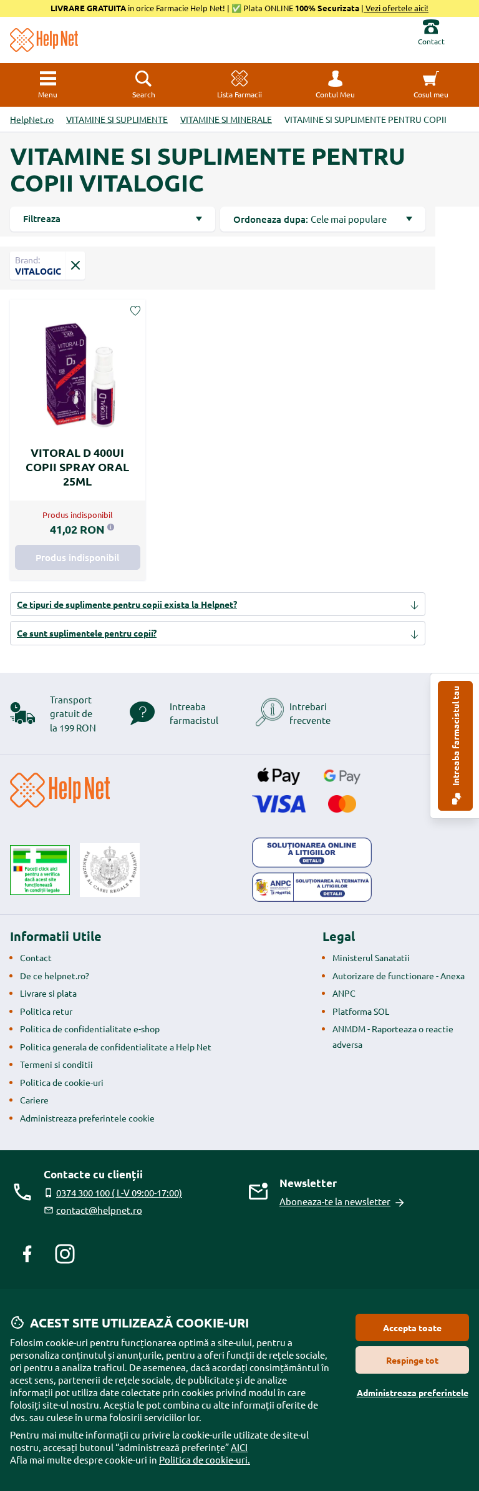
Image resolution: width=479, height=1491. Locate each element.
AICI (239, 1447)
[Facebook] (27, 1253)
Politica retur (46, 1011)
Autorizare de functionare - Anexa (398, 975)
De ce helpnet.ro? (54, 975)
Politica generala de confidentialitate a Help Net (115, 1046)
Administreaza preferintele (412, 1392)
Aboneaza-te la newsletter (334, 1201)
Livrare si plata (48, 993)
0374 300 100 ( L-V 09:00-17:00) (119, 1192)
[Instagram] (64, 1253)
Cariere (34, 1099)
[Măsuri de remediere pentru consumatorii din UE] (312, 853)
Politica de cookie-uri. (204, 1459)
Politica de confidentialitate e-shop (90, 1028)
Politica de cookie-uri (62, 1082)
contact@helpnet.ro (99, 1210)
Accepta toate (412, 1327)
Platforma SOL (360, 1011)
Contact (36, 957)
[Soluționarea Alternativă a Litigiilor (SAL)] (312, 887)
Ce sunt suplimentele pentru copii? (87, 632)
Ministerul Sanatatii (371, 957)
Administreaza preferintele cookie (87, 1117)
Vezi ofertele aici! (396, 7)
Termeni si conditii (56, 1064)
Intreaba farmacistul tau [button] (455, 737)
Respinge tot (412, 1360)
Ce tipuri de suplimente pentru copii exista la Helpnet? (127, 604)
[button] (336, 85)
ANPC (344, 993)
